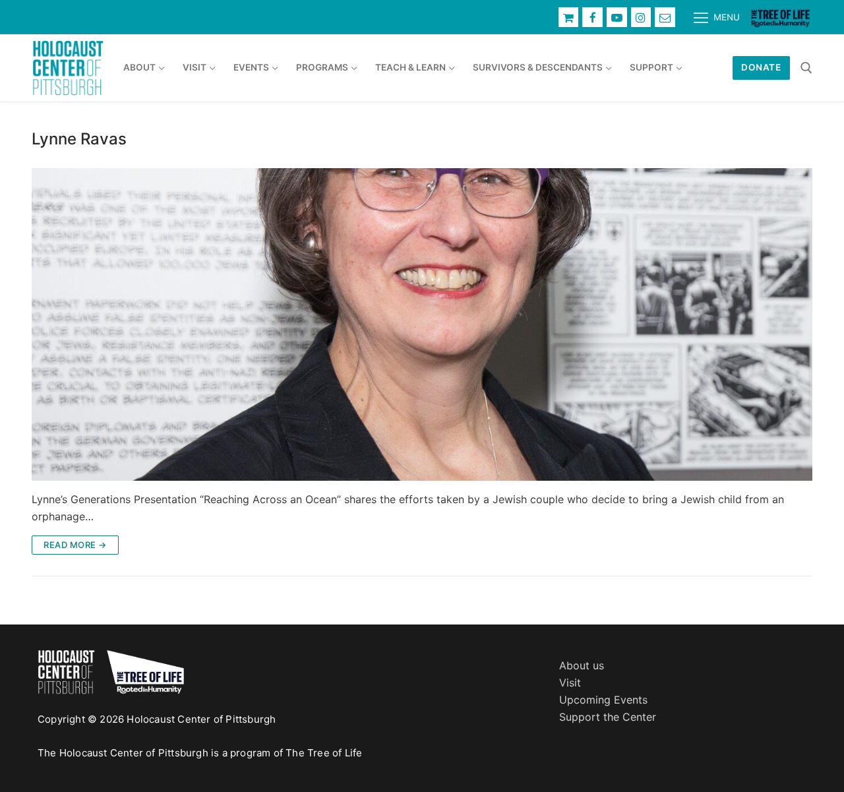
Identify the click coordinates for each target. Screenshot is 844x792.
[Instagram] (641, 17)
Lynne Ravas (79, 138)
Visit (570, 682)
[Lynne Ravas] (422, 324)
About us (581, 665)
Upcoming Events (603, 699)
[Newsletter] (665, 17)
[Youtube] (617, 17)
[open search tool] (806, 68)
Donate (761, 67)
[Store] (568, 17)
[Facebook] (592, 17)
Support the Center (607, 716)
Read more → (75, 544)
